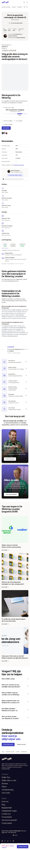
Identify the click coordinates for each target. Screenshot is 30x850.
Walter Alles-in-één (9, 780)
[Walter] (5, 2)
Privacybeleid (7, 817)
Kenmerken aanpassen (19, 165)
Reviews (5, 783)
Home (3, 751)
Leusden (14, 7)
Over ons (5, 801)
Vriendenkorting (7, 790)
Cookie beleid (7, 823)
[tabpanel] (15, 255)
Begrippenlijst (7, 808)
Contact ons (6, 814)
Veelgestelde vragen (9, 811)
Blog (3, 805)
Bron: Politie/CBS (10, 263)
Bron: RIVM (4, 263)
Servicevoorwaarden (9, 820)
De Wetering (20, 7)
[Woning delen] (24, 7)
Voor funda (6, 793)
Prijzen (4, 787)
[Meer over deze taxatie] (15, 50)
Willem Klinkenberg (21, 37)
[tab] (5, 245)
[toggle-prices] (9, 23)
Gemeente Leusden (6, 7)
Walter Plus (6, 777)
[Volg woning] (27, 7)
